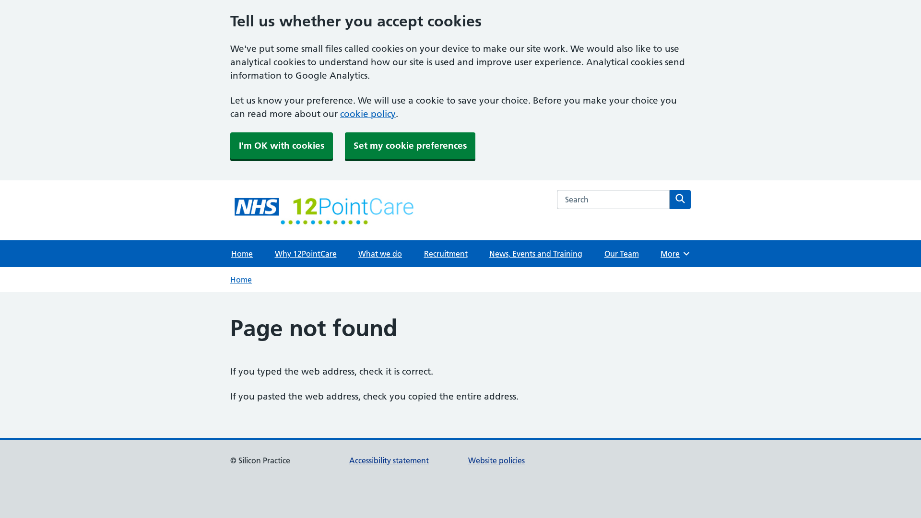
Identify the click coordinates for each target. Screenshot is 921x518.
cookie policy (368, 113)
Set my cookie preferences (410, 145)
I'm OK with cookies (281, 145)
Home (242, 254)
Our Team (621, 254)
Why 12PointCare (306, 254)
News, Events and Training (535, 254)
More (673, 254)
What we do (380, 254)
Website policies (496, 460)
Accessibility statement (389, 460)
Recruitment (446, 254)
